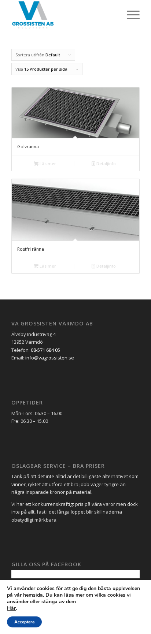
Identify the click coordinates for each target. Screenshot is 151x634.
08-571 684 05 (45, 350)
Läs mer (47, 163)
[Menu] (129, 14)
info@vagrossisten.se (49, 357)
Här (11, 608)
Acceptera (24, 622)
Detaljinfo (105, 163)
